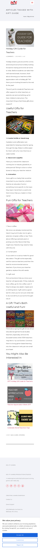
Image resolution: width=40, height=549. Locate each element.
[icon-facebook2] (8, 486)
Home (24, 16)
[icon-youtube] (22, 486)
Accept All (20, 535)
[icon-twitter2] (11, 486)
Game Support (10, 504)
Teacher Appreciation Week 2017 (19, 404)
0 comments (9, 56)
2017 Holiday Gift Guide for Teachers (20, 381)
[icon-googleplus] (19, 486)
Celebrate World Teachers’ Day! (18, 428)
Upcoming (22, 435)
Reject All (20, 545)
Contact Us (9, 499)
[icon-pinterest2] (15, 486)
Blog (12, 435)
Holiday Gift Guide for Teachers (16, 50)
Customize (20, 540)
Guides (16, 435)
